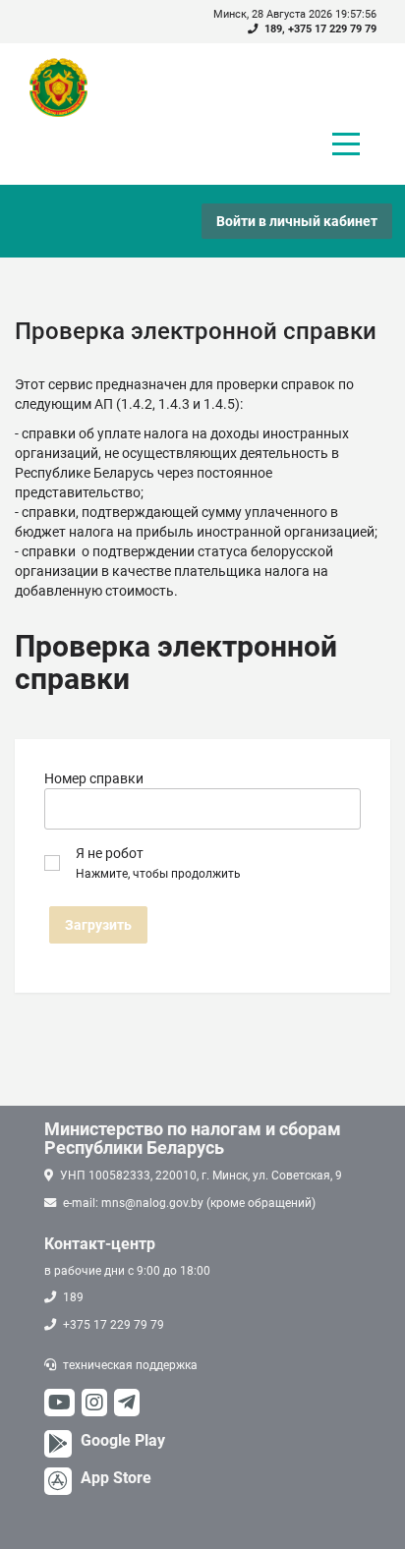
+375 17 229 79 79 (332, 29)
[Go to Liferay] (67, 87)
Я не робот (158, 863)
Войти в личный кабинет (296, 221)
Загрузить (98, 925)
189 (273, 29)
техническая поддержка (130, 1365)
